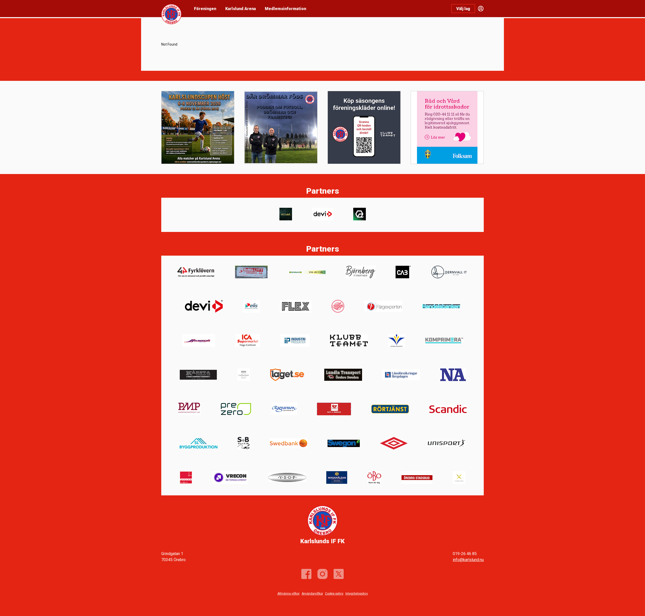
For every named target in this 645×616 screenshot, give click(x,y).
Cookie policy (334, 593)
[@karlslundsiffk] (322, 574)
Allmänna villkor (288, 593)
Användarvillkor (312, 593)
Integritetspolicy (356, 593)
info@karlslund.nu (468, 559)
